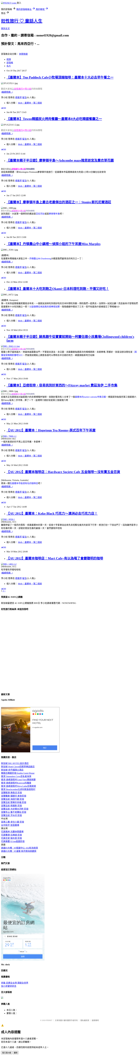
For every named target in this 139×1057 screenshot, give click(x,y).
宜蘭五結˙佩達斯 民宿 (11, 805)
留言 (24, 97)
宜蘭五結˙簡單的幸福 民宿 (13, 802)
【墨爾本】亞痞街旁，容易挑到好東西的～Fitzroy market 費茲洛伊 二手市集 (62, 385)
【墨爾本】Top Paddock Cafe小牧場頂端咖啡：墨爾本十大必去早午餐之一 (60, 77)
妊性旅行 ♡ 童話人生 (21, 21)
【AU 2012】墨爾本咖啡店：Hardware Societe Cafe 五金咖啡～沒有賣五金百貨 (63, 472)
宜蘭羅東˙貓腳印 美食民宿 (13, 796)
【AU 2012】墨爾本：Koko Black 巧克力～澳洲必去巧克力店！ (52, 513)
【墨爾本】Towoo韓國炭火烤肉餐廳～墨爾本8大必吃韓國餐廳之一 (54, 119)
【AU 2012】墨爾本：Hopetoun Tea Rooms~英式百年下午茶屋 (51, 430)
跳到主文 (5, 28)
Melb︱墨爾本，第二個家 (30, 103)
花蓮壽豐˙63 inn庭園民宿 (13, 841)
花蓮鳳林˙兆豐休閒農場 (12, 831)
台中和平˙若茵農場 (10, 825)
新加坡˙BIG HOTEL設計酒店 (15, 763)
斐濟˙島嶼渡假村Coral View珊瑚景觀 (18, 779)
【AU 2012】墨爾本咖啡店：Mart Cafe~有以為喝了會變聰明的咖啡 (55, 558)
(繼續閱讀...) (7, 92)
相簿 (9, 59)
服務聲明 (95, 1020)
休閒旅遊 (23, 54)
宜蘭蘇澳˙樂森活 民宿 (11, 792)
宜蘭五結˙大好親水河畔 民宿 (14, 809)
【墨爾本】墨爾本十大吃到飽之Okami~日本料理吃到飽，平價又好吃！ (58, 288)
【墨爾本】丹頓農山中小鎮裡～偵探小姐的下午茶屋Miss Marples (53, 244)
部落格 (10, 63)
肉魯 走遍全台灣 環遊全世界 (14, 983)
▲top (3, 107)
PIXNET (49, 1020)
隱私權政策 (84, 1020)
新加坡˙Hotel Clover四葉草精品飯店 (18, 766)
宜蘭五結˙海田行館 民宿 (12, 799)
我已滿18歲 (6, 1053)
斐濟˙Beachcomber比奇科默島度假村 (18, 789)
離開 (15, 1053)
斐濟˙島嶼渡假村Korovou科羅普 (16, 783)
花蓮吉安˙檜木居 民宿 (11, 838)
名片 (9, 66)
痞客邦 (18, 97)
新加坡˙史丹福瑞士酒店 (12, 770)
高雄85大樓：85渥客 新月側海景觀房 (18, 851)
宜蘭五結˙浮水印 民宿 (11, 815)
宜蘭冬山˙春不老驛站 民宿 (13, 812)
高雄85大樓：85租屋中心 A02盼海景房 (19, 848)
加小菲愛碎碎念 (8, 986)
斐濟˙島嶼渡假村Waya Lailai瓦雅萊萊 (18, 786)
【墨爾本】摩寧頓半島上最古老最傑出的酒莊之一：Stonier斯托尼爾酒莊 (59, 202)
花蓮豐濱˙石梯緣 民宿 (11, 835)
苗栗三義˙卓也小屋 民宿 (12, 822)
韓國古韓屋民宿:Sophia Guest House (17, 773)
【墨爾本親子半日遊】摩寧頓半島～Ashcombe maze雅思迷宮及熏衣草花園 (60, 160)
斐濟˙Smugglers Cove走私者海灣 (16, 776)
